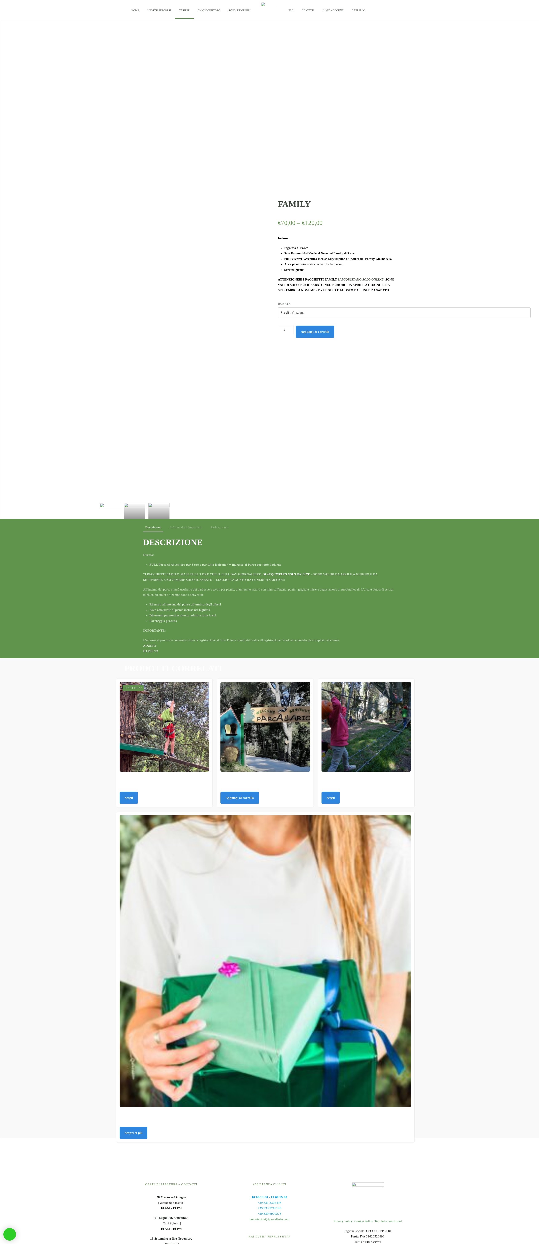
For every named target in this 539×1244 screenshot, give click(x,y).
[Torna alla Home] (269, 10)
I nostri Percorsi (159, 10)
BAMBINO (150, 651)
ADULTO (149, 645)
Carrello (358, 10)
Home (135, 10)
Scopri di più (134, 1132)
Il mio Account (333, 10)
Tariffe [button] (184, 10)
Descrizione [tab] (153, 527)
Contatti (308, 10)
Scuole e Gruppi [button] (240, 10)
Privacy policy (343, 1221)
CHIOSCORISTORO (209, 10)
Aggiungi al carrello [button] (239, 797)
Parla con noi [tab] (220, 527)
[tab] (110, 511)
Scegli (129, 797)
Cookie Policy (363, 1221)
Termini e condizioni (388, 1221)
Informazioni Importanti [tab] (186, 527)
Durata (284, 303)
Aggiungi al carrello (315, 331)
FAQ (291, 10)
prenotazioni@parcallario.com (269, 1219)
